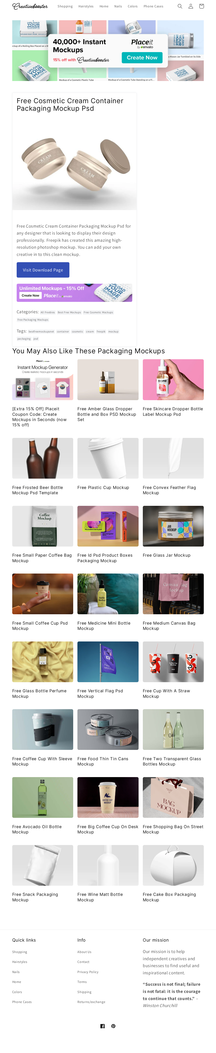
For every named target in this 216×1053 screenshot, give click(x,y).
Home (16, 982)
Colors (17, 992)
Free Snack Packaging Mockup (35, 897)
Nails (16, 972)
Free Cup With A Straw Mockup (166, 693)
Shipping (84, 992)
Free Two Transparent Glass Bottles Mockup (172, 761)
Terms (82, 982)
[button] (180, 6)
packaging (24, 338)
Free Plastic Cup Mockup (103, 487)
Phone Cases (22, 1002)
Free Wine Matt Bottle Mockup (100, 897)
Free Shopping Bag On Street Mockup (173, 829)
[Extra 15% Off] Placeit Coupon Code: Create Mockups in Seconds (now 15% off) (39, 416)
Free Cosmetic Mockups (98, 312)
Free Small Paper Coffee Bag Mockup (42, 558)
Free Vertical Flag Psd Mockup (100, 693)
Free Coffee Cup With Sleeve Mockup (42, 761)
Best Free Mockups (69, 312)
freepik (101, 331)
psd (36, 338)
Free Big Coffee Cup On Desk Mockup (108, 829)
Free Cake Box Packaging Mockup (169, 897)
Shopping (19, 952)
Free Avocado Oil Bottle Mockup (37, 829)
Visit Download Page (43, 270)
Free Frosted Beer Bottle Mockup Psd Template (37, 490)
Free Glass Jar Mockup (167, 555)
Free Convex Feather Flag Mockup (169, 490)
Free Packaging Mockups (33, 319)
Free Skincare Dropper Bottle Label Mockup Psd (173, 411)
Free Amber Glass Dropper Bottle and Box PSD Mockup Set (106, 414)
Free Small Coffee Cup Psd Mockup (40, 626)
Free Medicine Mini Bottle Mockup (103, 626)
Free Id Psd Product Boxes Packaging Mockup (104, 558)
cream (90, 331)
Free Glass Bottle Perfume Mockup (39, 693)
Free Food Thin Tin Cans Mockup (102, 761)
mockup (113, 331)
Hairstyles (19, 962)
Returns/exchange (91, 1002)
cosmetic (77, 331)
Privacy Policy (88, 972)
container (63, 331)
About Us (84, 952)
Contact (83, 962)
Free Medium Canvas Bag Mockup (169, 626)
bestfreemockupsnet (41, 331)
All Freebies (48, 312)
